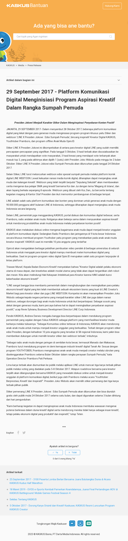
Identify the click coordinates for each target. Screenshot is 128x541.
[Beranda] (27, 6)
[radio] (55, 452)
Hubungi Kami (112, 6)
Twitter (24, 433)
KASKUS (10, 65)
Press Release (34, 65)
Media (21, 65)
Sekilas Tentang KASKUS (23, 499)
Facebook (18, 433)
